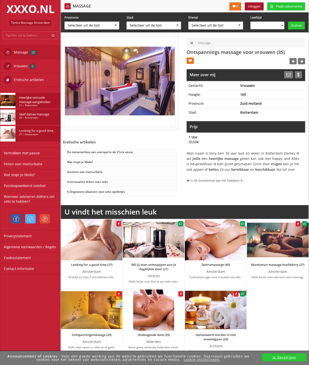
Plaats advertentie (287, 6)
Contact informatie (19, 268)
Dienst (193, 17)
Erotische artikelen (28, 79)
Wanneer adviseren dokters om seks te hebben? (29, 199)
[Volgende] (301, 61)
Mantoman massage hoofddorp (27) (277, 264)
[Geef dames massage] (7, 117)
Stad (129, 17)
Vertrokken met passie (22, 153)
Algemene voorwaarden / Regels (30, 247)
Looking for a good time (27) (91, 264)
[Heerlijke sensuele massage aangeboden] (7, 100)
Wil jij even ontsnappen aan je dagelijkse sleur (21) (153, 266)
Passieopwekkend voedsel (25, 185)
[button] (91, 26)
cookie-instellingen (202, 359)
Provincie (71, 17)
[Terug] (293, 61)
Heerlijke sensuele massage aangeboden (34, 101)
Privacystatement (18, 236)
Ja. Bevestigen (284, 357)
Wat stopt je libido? (19, 174)
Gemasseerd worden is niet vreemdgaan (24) (216, 337)
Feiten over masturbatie (23, 164)
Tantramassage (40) (215, 264)
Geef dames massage (34, 115)
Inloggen (254, 6)
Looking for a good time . (37, 132)
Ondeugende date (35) (154, 335)
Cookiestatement (17, 257)
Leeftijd (256, 17)
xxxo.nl (31, 8)
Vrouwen (23, 66)
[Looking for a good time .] (7, 133)
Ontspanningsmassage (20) (92, 335)
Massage (24, 52)
